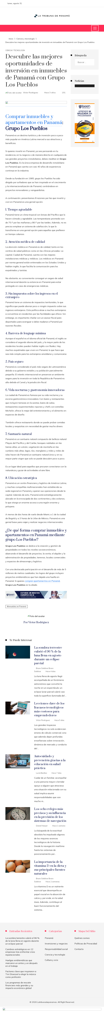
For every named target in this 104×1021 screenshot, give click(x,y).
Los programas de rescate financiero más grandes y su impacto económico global (19, 985)
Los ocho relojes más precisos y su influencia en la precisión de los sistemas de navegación (50, 815)
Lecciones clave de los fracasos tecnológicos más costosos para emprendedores (49, 709)
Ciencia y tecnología (15, 50)
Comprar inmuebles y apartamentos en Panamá (33, 119)
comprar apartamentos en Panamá (42, 581)
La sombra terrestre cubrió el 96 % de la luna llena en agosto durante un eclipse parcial (48, 655)
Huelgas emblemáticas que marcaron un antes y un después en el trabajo (21, 963)
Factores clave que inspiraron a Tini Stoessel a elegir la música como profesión (20, 974)
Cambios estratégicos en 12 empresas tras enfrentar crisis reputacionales (20, 952)
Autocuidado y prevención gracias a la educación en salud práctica (50, 762)
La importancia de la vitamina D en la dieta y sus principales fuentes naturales (50, 868)
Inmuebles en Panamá (17, 606)
